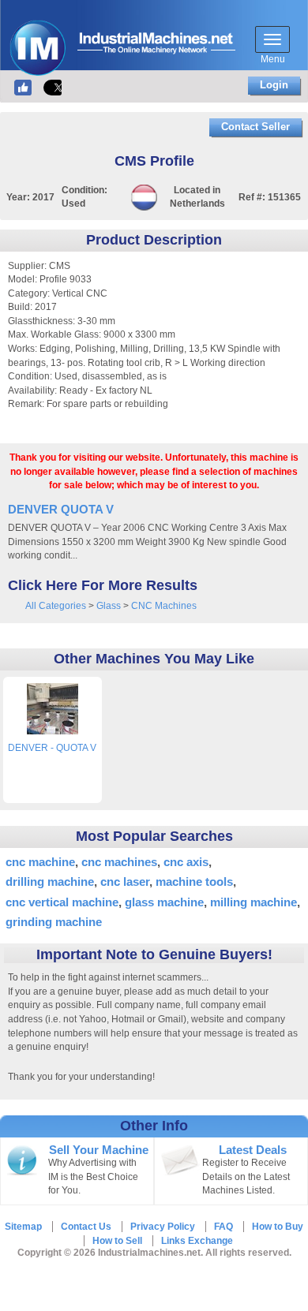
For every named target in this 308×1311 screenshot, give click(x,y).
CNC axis (185, 861)
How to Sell (117, 1240)
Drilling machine (50, 881)
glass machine (164, 902)
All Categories (55, 605)
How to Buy (277, 1226)
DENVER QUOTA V (61, 509)
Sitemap (23, 1226)
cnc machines (119, 861)
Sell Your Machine (98, 1150)
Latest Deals (253, 1150)
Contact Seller (255, 127)
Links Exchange (197, 1240)
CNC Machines (164, 605)
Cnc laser (124, 881)
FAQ (223, 1226)
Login (274, 85)
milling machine (253, 902)
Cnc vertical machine (62, 902)
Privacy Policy (162, 1226)
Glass (108, 605)
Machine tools (194, 881)
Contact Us (86, 1226)
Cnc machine (40, 861)
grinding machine (54, 921)
